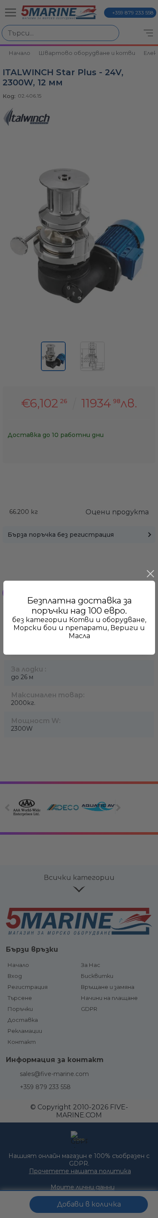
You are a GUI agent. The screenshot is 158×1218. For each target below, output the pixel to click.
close (150, 574)
